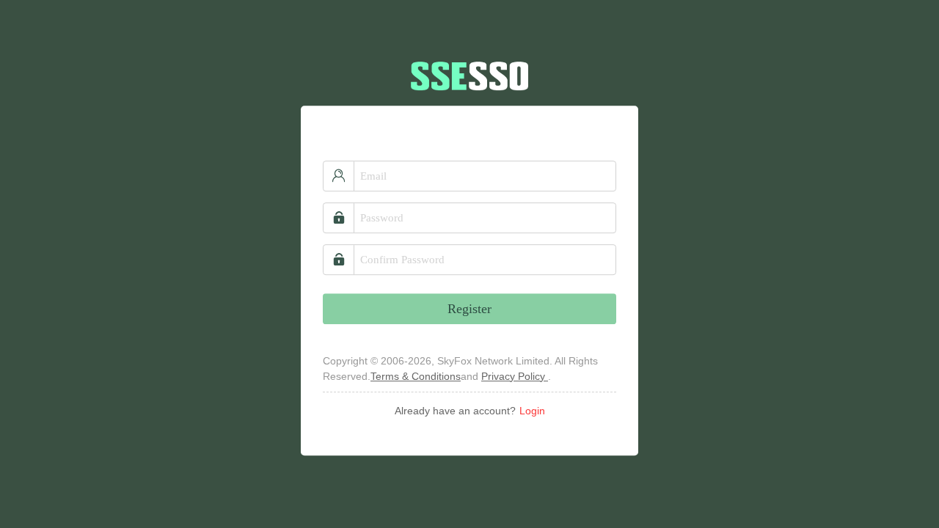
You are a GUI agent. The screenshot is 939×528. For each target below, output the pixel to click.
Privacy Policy (514, 376)
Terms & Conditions (415, 376)
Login (532, 411)
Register (469, 308)
